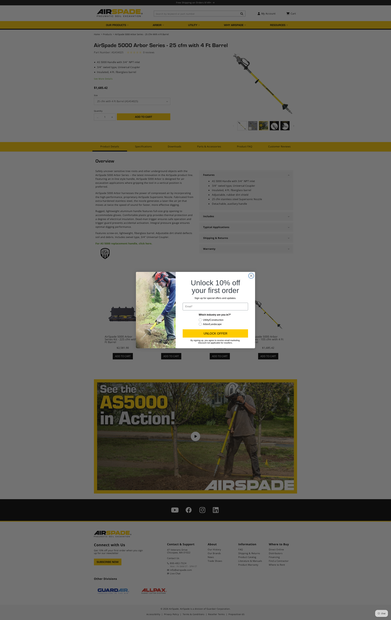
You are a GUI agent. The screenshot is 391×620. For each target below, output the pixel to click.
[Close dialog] (251, 275)
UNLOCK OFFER (215, 333)
